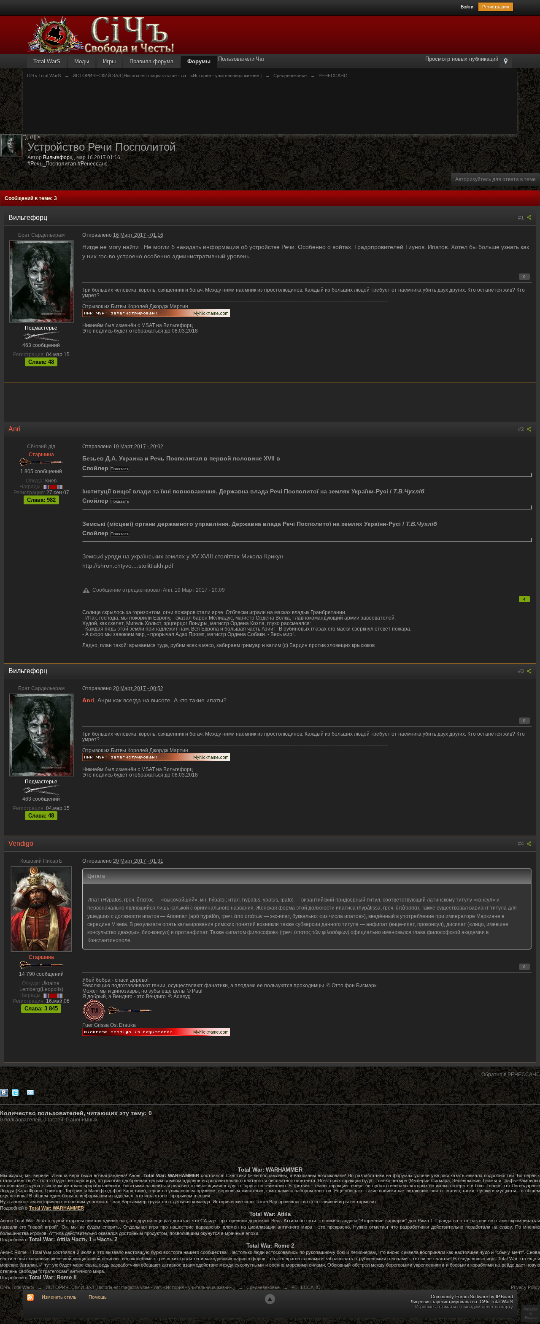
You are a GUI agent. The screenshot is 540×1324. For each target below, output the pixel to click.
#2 (521, 429)
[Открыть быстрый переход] (506, 62)
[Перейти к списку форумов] (101, 34)
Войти (467, 6)
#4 (521, 844)
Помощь (98, 1297)
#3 (521, 671)
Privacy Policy (525, 1287)
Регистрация (495, 6)
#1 (521, 218)
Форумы (199, 61)
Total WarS (46, 61)
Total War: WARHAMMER (56, 1207)
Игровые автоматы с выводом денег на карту (464, 1306)
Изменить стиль (59, 1297)
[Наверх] (270, 1299)
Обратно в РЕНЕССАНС (510, 1075)
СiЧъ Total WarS (17, 1287)
